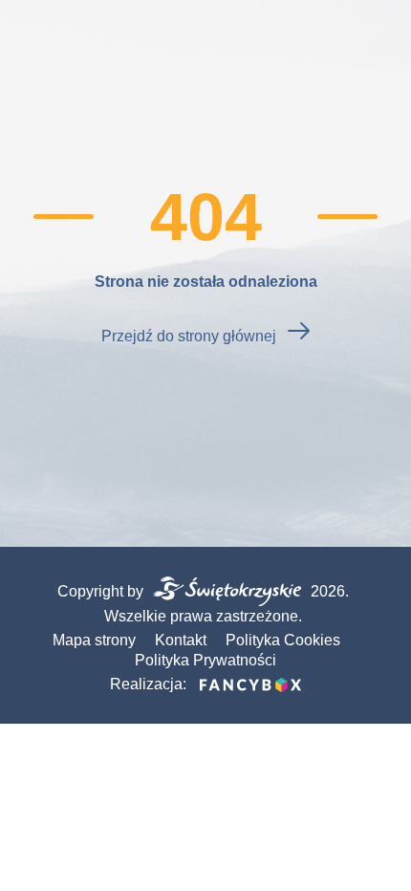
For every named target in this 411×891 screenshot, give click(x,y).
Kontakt (180, 640)
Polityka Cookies (283, 640)
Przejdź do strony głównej (188, 336)
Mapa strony (94, 640)
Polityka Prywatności (205, 660)
